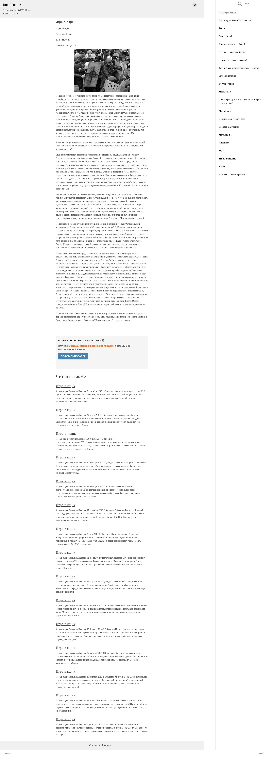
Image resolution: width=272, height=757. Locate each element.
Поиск (243, 3)
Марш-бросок (225, 110)
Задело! (222, 166)
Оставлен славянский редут (232, 51)
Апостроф (224, 142)
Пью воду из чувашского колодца (235, 20)
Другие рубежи (226, 83)
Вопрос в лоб (225, 36)
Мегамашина (225, 134)
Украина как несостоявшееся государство (239, 67)
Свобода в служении (229, 126)
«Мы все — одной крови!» (232, 174)
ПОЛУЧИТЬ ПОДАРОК (73, 356)
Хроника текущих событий (232, 43)
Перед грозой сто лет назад (232, 118)
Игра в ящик (65, 386)
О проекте (94, 745)
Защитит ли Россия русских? (233, 59)
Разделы (106, 745)
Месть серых (225, 91)
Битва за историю (227, 75)
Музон (222, 150)
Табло (222, 28)
